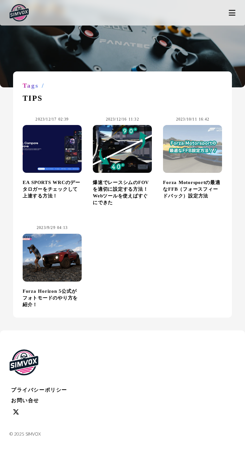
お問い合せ (25, 400)
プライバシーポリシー (39, 390)
